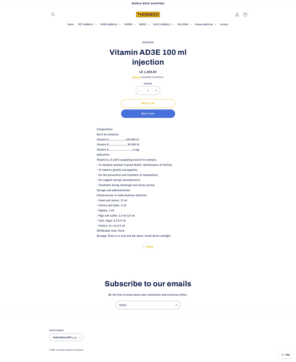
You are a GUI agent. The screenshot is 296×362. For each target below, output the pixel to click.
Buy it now (148, 113)
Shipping (136, 77)
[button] (53, 15)
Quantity (148, 83)
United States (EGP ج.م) (64, 337)
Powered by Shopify (74, 349)
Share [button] (150, 246)
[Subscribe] (176, 305)
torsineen (60, 349)
